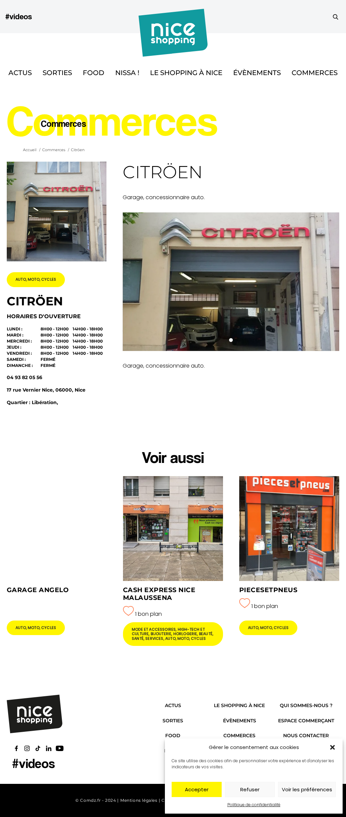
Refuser (250, 789)
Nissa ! (127, 73)
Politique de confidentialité (253, 805)
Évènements (257, 73)
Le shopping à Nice (186, 73)
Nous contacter (306, 735)
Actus (20, 73)
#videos (18, 16)
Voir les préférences (307, 789)
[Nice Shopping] (173, 16)
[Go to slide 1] (231, 340)
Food (93, 73)
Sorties (57, 73)
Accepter (196, 789)
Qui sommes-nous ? (306, 705)
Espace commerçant (306, 721)
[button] (332, 747)
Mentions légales (138, 800)
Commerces (315, 73)
